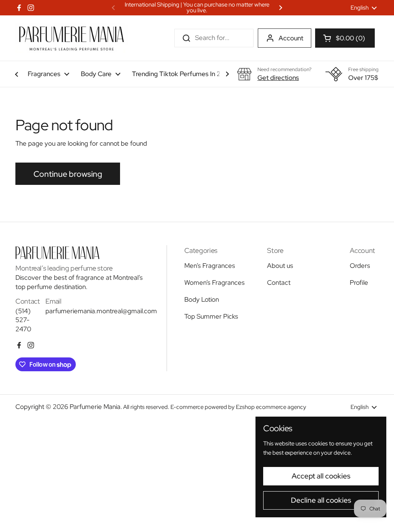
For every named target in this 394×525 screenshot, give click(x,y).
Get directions (278, 77)
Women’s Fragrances (214, 282)
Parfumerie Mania (95, 406)
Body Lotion (201, 299)
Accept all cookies (321, 476)
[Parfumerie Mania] (71, 38)
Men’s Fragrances (209, 265)
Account (291, 38)
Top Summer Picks (211, 316)
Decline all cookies (321, 500)
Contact (278, 282)
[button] (345, 38)
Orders (360, 265)
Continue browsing (67, 173)
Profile (359, 282)
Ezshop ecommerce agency (271, 407)
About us (280, 265)
